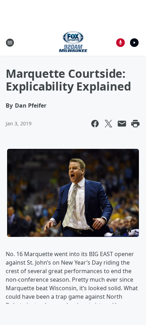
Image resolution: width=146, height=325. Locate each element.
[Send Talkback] (120, 42)
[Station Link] (73, 42)
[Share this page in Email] (122, 124)
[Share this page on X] (108, 124)
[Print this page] (135, 124)
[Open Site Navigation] (10, 42)
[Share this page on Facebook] (95, 124)
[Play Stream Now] (134, 42)
